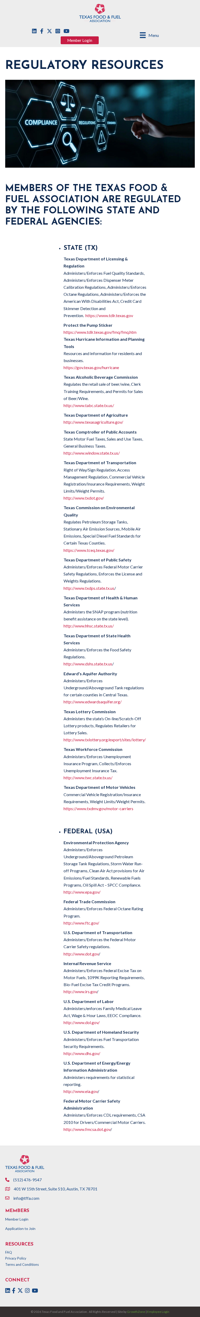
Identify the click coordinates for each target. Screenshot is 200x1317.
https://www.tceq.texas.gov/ (89, 550)
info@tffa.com (26, 1198)
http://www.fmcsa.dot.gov (87, 1129)
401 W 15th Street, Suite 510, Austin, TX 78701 (56, 1188)
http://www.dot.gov (81, 953)
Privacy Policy (15, 1258)
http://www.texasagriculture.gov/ (93, 422)
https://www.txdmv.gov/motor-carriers (98, 808)
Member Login (16, 1219)
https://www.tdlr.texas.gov (109, 315)
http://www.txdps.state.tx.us (89, 588)
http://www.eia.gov (81, 1091)
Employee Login (158, 1312)
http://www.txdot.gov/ (84, 497)
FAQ (8, 1252)
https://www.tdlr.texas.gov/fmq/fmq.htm (100, 332)
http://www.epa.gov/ (82, 891)
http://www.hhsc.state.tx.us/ (89, 625)
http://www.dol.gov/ (82, 1022)
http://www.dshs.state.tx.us (88, 663)
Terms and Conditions (22, 1264)
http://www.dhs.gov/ (82, 1053)
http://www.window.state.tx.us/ (92, 452)
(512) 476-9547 (27, 1179)
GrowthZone (136, 1312)
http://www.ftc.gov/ (81, 922)
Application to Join (20, 1228)
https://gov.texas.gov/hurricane (91, 367)
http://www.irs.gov (80, 991)
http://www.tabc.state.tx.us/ (89, 405)
